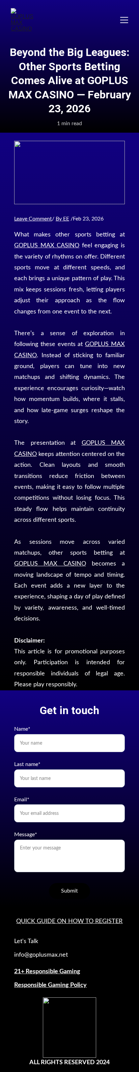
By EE (62, 219)
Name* (22, 729)
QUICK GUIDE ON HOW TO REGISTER (69, 921)
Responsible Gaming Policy (50, 985)
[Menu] (124, 20)
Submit (69, 891)
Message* (25, 834)
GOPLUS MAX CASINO (46, 246)
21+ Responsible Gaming (47, 972)
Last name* (27, 764)
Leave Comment (33, 219)
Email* (21, 799)
